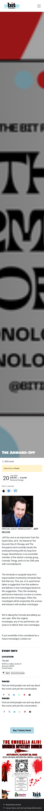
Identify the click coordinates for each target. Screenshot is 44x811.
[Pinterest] (24, 695)
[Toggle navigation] (39, 6)
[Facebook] (4, 695)
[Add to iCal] (3, 491)
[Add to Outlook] (9, 491)
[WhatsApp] (19, 695)
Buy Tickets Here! (22, 730)
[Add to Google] (15, 491)
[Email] (30, 695)
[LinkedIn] (14, 695)
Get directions (15, 672)
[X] (9, 695)
